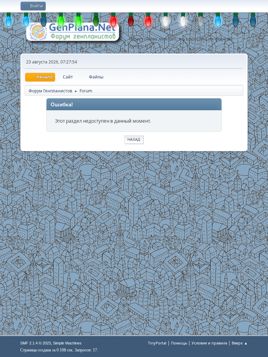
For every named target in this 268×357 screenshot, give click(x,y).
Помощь (179, 342)
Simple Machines (67, 343)
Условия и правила (209, 342)
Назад (133, 139)
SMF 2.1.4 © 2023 (35, 343)
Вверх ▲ (240, 342)
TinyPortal (157, 342)
